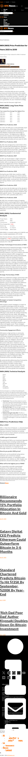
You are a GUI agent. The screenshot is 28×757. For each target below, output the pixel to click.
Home (1, 40)
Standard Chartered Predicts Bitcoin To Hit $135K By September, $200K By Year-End (12, 582)
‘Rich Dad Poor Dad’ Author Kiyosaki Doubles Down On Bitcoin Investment (14, 620)
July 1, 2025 (3, 635)
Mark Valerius (10, 64)
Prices (5, 12)
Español (7, 2)
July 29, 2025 (3, 519)
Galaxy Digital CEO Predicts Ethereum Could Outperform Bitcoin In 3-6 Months (13, 541)
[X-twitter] (3, 673)
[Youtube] (24, 673)
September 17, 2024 (5, 65)
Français (13, 2)
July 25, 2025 (3, 557)
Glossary (6, 14)
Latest (9, 750)
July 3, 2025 (3, 600)
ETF (5, 10)
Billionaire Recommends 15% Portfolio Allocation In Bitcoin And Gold (13, 505)
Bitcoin (5, 9)
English (1, 2)
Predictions (6, 40)
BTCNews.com (10, 755)
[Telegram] (8, 673)
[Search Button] (13, 13)
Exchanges (7, 23)
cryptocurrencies (15, 240)
